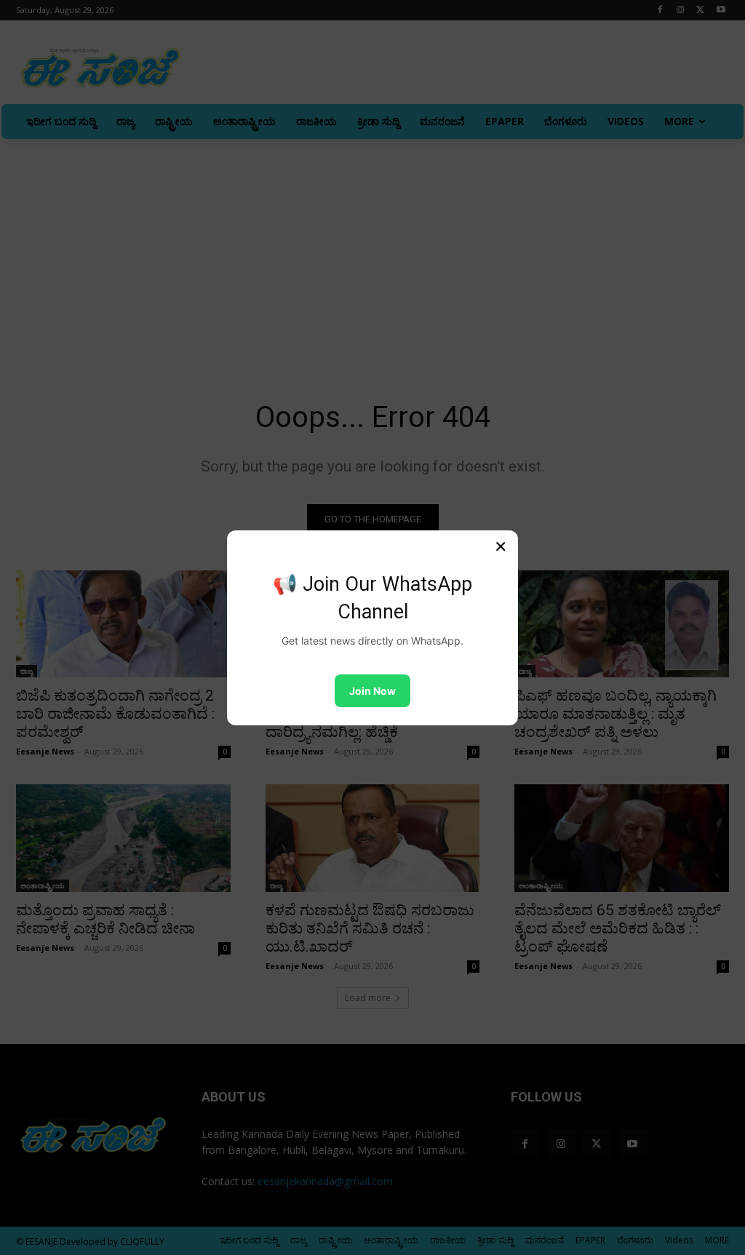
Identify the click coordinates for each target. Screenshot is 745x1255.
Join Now (372, 691)
